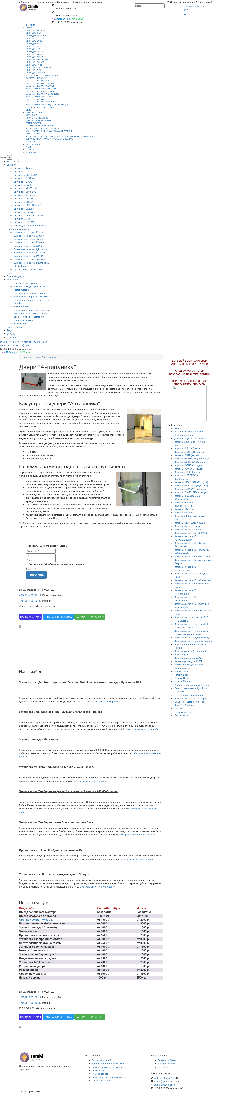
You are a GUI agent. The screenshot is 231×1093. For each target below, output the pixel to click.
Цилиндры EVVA (34, 40)
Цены (10, 272)
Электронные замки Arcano (40, 83)
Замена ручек (182, 654)
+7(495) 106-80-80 (62, 15)
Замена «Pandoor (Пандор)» (190, 489)
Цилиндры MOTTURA (36, 35)
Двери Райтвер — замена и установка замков (49, 138)
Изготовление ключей (37, 117)
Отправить (36, 575)
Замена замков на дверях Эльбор (193, 640)
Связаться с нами (101, 1080)
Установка (12, 279)
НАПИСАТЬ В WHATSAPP (90, 616)
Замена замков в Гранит (187, 526)
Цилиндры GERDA (35, 38)
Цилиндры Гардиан (35, 64)
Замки (10, 164)
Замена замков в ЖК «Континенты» (185, 568)
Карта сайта (181, 715)
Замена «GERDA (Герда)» (188, 465)
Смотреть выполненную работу (137, 834)
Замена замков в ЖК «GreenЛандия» (185, 537)
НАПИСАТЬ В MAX (30, 616)
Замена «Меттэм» (184, 509)
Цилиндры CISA (33, 32)
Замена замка (33, 133)
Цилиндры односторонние (40, 67)
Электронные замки (18, 228)
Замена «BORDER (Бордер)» (190, 451)
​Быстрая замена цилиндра (189, 695)
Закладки (163, 1067)
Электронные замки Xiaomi (40, 85)
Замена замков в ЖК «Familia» (191, 532)
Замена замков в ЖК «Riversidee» (193, 556)
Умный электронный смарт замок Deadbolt (49, 131)
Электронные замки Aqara (40, 91)
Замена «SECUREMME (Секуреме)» (187, 497)
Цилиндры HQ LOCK (35, 72)
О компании (181, 671)
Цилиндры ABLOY (34, 54)
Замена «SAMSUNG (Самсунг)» (192, 492)
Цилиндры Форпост (36, 51)
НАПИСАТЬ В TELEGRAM (58, 616)
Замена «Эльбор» (184, 512)
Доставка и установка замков (41, 125)
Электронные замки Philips (40, 80)
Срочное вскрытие (195, 5)
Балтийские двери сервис (188, 431)
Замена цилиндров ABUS (188, 657)
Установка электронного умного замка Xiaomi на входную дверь (60, 136)
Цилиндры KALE (34, 43)
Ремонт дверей (34, 123)
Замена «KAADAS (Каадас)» (190, 468)
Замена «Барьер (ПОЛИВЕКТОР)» (183, 504)
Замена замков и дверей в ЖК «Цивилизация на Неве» (191, 632)
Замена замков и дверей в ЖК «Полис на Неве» (191, 625)
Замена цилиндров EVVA (188, 661)
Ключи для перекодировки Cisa (42, 75)
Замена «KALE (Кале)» (187, 472)
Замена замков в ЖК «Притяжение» (185, 591)
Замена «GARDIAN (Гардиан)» (191, 462)
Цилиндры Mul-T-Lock (37, 46)
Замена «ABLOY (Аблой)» (188, 448)
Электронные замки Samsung (41, 101)
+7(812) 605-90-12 (62, 8)
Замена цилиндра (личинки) (40, 120)
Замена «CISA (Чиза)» (186, 455)
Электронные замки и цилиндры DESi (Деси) (49, 104)
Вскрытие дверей (183, 434)
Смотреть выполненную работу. (103, 701)
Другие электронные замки (40, 107)
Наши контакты (182, 711)
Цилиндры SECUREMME (37, 59)
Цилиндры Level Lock (37, 48)
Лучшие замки (182, 668)
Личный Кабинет (167, 1060)
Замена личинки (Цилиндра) (190, 651)
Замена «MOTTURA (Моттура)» (192, 482)
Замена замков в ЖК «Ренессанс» (185, 598)
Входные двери (15, 276)
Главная (32, 24)
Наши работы (14, 326)
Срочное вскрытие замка (36, 919)
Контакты (12, 337)
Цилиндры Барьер (35, 62)
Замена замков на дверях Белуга (192, 637)
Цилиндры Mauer (35, 56)
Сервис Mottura (182, 681)
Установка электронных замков (43, 128)
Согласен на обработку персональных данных (56, 564)
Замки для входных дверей (189, 664)
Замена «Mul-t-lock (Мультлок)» (191, 485)
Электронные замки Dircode (41, 88)
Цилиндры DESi (33, 70)
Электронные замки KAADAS (40, 96)
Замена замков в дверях (187, 529)
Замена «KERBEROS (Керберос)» (186, 477)
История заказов (167, 1063)
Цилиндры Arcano (35, 30)
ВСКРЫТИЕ (31, 141)
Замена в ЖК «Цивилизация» (190, 522)
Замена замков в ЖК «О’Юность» (192, 580)
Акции (10, 330)
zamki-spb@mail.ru (21, 345)
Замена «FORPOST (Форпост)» (192, 458)
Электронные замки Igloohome (42, 93)
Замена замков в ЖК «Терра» (190, 698)
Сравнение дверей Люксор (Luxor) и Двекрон (189, 703)
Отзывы (11, 333)
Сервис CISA (181, 678)
